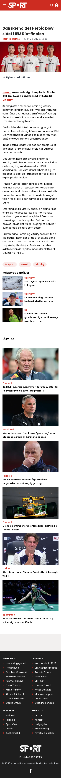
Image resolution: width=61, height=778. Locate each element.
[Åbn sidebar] (4, 5)
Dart (26, 309)
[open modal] (56, 5)
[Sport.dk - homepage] (17, 5)
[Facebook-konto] (30, 771)
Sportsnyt (30, 277)
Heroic (7, 92)
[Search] (51, 5)
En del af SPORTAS (30, 757)
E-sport (10, 264)
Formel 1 (7, 383)
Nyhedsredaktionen (18, 77)
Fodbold (7, 475)
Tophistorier (11, 39)
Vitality (8, 100)
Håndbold (8, 429)
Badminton (9, 614)
